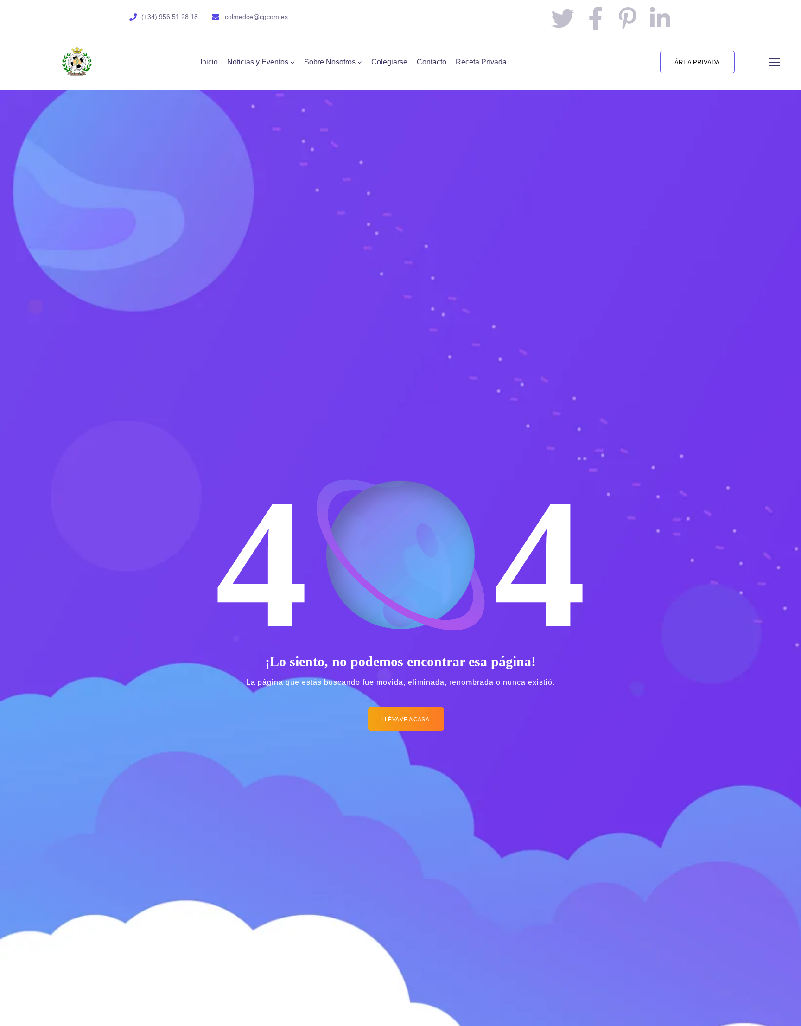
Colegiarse (389, 62)
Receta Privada (481, 62)
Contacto (431, 62)
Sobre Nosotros (330, 62)
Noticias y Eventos (257, 62)
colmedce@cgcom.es (256, 16)
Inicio (209, 62)
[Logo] (77, 62)
